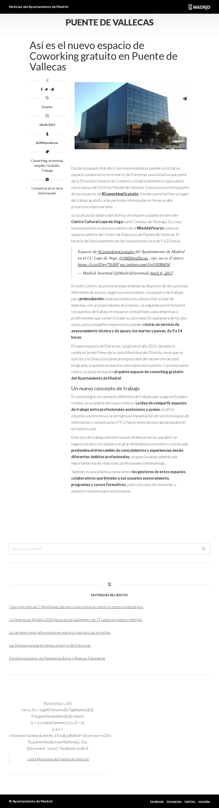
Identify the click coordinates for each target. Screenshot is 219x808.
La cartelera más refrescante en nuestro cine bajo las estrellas (59, 632)
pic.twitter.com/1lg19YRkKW (145, 264)
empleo (39, 165)
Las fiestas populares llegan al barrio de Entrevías (50, 645)
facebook (156, 801)
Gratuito (53, 165)
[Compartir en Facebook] (42, 89)
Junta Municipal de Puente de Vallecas (58, 759)
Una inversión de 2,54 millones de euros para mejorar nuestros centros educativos (76, 606)
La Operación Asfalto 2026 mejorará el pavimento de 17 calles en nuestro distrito (75, 619)
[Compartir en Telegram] (52, 89)
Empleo (47, 107)
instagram (174, 801)
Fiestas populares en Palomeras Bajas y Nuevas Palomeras (57, 658)
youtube (204, 801)
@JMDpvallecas (133, 258)
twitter (189, 801)
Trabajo (47, 170)
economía (56, 160)
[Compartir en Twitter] (46, 89)
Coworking (39, 160)
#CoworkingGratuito (116, 251)
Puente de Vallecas (110, 22)
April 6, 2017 (161, 273)
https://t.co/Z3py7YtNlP (98, 264)
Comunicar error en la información (47, 190)
